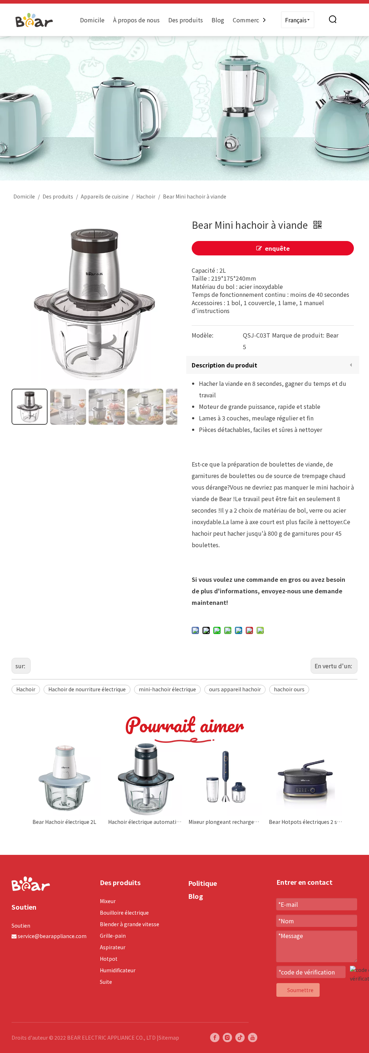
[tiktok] (240, 1037)
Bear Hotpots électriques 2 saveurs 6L (305, 821)
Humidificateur (117, 970)
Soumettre (300, 990)
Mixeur (108, 901)
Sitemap (169, 1037)
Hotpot (108, 958)
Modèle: (202, 335)
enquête (277, 248)
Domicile (92, 19)
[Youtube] (252, 1037)
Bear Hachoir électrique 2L (64, 821)
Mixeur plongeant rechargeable (225, 821)
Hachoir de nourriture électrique (87, 689)
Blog (218, 19)
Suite (106, 981)
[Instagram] (227, 1037)
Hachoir (25, 689)
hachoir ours (289, 689)
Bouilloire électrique (124, 912)
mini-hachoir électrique (167, 689)
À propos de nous (136, 19)
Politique (202, 883)
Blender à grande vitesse (129, 924)
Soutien (21, 925)
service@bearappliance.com (52, 936)
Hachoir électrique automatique (144, 821)
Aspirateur (112, 947)
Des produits (185, 19)
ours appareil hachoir (235, 689)
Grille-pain (113, 935)
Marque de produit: (298, 335)
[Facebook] (214, 1037)
